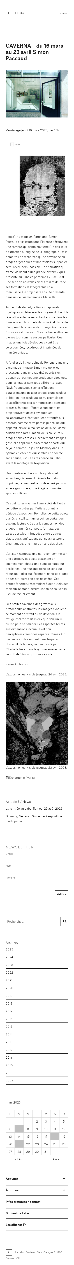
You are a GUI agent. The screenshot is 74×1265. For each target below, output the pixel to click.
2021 (9, 980)
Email (9, 853)
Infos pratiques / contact (23, 1201)
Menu (63, 13)
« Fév (18, 1159)
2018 (9, 1003)
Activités (12, 1178)
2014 (9, 1034)
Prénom (10, 877)
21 (19, 1144)
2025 (9, 949)
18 (54, 1136)
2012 (9, 1049)
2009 (9, 1073)
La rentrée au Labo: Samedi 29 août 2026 (34, 808)
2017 (9, 1011)
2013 (9, 1042)
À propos (12, 1190)
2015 (9, 1026)
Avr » (55, 1159)
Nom (8, 865)
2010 (9, 1065)
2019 (9, 995)
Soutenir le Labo (17, 1213)
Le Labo (19, 12)
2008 (9, 1080)
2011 (9, 1057)
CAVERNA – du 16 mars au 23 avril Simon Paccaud (34, 51)
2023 (9, 964)
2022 (9, 972)
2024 (9, 957)
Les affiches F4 (16, 1224)
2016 (9, 1019)
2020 (9, 988)
